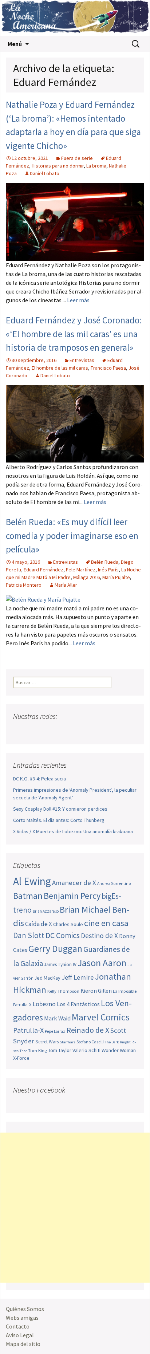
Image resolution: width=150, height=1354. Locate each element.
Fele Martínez (80, 569)
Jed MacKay (47, 978)
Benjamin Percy (72, 895)
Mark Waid (57, 1018)
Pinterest (61, 730)
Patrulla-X (28, 1030)
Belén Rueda (104, 562)
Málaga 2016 (86, 577)
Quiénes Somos (25, 1308)
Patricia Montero (24, 585)
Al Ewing (32, 881)
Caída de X (38, 924)
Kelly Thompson (63, 991)
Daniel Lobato (44, 173)
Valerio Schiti (86, 1050)
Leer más (78, 300)
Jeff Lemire (78, 977)
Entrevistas (82, 360)
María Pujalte (116, 577)
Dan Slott (28, 935)
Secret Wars (47, 1042)
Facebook (19, 730)
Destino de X (99, 935)
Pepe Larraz (55, 1031)
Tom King (37, 1050)
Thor (23, 1050)
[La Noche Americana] (75, 18)
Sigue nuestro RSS (88, 730)
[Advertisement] (75, 1208)
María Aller (66, 585)
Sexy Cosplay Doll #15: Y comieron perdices (60, 809)
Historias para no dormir (58, 165)
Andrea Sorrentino (114, 883)
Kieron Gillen (96, 990)
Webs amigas (22, 1317)
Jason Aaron (102, 963)
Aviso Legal (20, 1335)
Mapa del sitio (23, 1343)
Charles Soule (68, 924)
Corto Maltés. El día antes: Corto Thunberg (58, 820)
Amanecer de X (74, 882)
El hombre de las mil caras (60, 368)
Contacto (17, 1326)
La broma (96, 165)
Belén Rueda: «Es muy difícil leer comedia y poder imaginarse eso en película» (72, 535)
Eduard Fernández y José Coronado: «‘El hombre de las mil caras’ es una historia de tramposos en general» (74, 333)
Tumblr (74, 730)
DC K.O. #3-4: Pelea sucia (39, 778)
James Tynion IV (60, 964)
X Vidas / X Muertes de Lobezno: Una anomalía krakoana (73, 831)
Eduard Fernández (43, 569)
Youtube (47, 730)
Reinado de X (87, 1030)
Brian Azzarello (46, 911)
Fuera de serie (77, 158)
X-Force (21, 1058)
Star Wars (67, 1042)
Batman (28, 895)
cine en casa (106, 923)
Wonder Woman (119, 1050)
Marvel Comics (101, 1017)
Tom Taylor (59, 1050)
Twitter (33, 730)
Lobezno (44, 1004)
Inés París (108, 569)
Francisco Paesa (108, 368)
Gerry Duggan (55, 949)
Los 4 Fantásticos (78, 1004)
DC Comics (63, 935)
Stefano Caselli (90, 1041)
